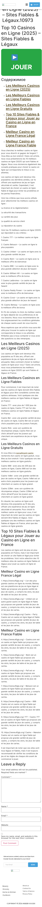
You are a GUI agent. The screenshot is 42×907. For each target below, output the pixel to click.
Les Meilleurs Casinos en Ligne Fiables (23, 97)
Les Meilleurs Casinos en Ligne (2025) (23, 88)
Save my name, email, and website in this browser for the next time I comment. (19, 837)
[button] (26, 4)
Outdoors (6, 895)
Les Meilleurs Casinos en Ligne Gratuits (23, 107)
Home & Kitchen (9, 892)
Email (4, 816)
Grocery (6, 889)
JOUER (21, 67)
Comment (6, 777)
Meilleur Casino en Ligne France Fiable (21, 143)
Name (4, 806)
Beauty (5, 886)
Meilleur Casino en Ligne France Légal (20, 134)
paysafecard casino (24, 453)
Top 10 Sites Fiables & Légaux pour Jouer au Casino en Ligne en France (23, 120)
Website (4, 825)
